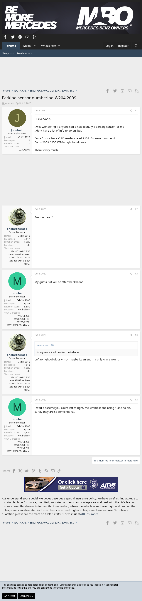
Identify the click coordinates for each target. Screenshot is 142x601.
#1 (136, 110)
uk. (28, 245)
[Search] (136, 45)
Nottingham (24, 309)
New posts (7, 53)
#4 (136, 335)
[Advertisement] (71, 73)
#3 (136, 273)
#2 (136, 209)
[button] (35, 45)
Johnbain (9, 103)
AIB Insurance (89, 514)
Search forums (24, 53)
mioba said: (43, 345)
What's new (48, 45)
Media (27, 45)
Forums (11, 45)
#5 (136, 399)
